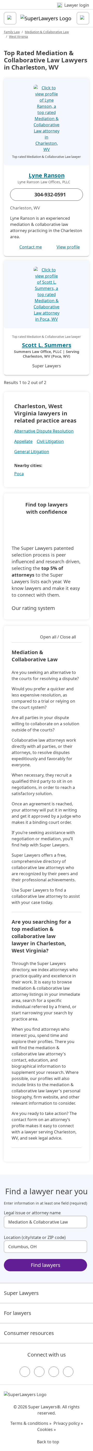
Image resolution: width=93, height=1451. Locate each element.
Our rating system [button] (33, 608)
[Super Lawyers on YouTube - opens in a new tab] (54, 1372)
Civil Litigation (50, 441)
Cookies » (46, 1429)
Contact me (30, 247)
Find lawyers (45, 1265)
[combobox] (45, 1222)
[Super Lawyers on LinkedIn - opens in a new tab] (68, 1372)
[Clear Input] (81, 1222)
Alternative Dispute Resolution (44, 431)
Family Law (12, 32)
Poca (19, 473)
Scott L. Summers (46, 345)
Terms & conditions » (30, 1423)
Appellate (23, 441)
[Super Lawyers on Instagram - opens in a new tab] (39, 1372)
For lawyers (17, 1313)
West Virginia (18, 36)
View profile (68, 247)
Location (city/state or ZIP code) (35, 1237)
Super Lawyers (21, 1293)
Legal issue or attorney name (32, 1213)
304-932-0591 (50, 194)
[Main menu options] (10, 18)
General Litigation (31, 451)
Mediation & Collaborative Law (47, 32)
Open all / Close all (58, 637)
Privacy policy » (68, 1423)
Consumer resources (29, 1333)
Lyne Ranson (47, 175)
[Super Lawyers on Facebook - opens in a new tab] (25, 1372)
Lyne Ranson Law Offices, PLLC (44, 182)
